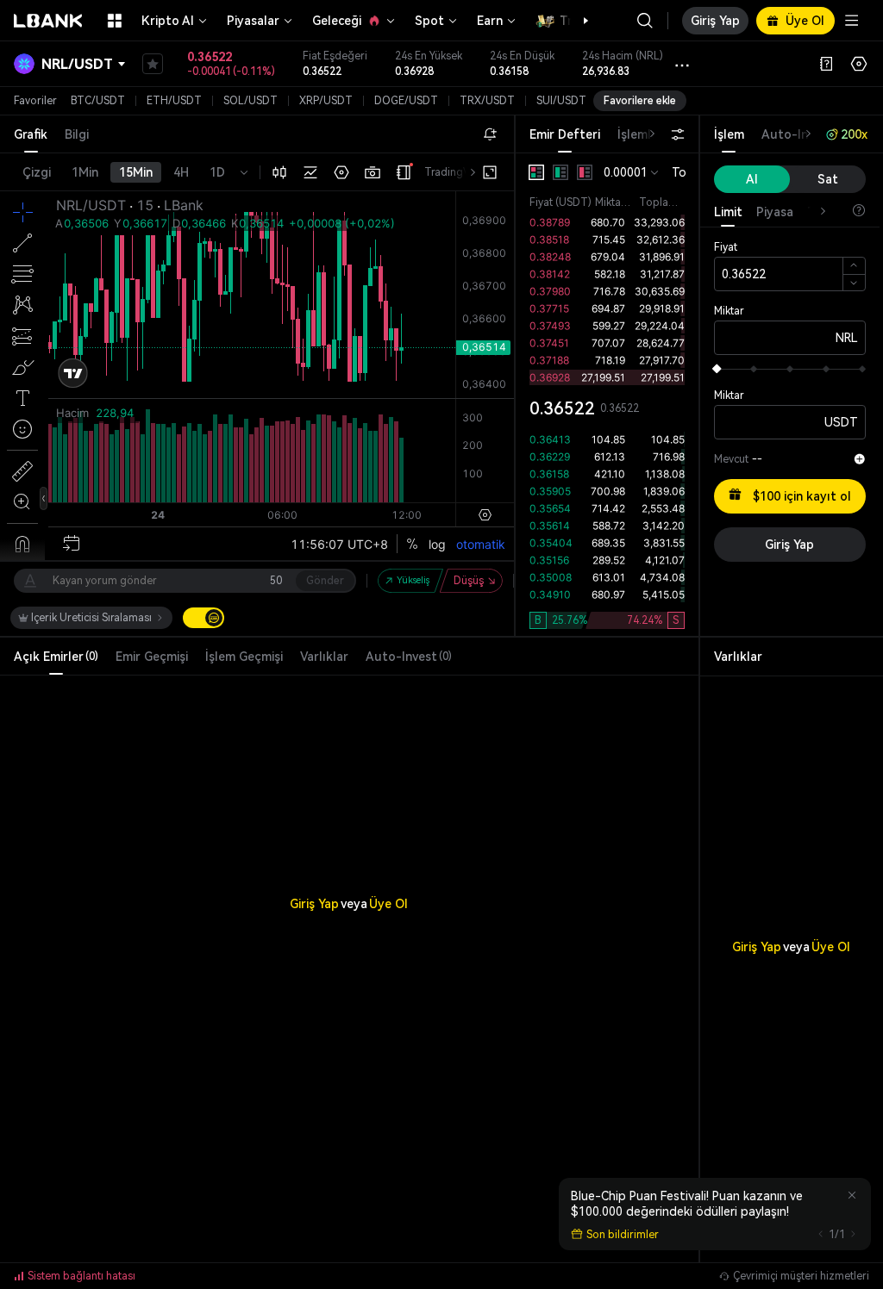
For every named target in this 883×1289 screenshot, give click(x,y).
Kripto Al (167, 21)
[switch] (203, 617)
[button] (577, 20)
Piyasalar (253, 21)
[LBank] (48, 20)
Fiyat (725, 247)
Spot (429, 21)
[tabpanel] (607, 394)
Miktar (729, 311)
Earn (490, 21)
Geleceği (336, 21)
